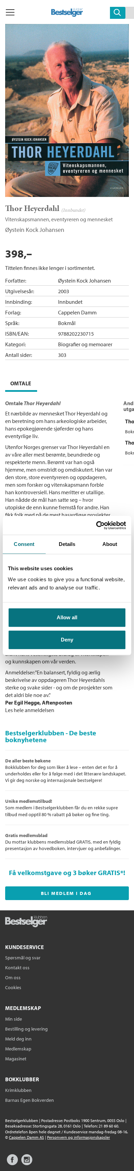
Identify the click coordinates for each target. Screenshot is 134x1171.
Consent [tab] (24, 544)
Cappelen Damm (77, 312)
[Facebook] (12, 1163)
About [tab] (110, 544)
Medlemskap (18, 1049)
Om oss (13, 977)
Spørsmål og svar (23, 958)
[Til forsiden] (67, 14)
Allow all (67, 617)
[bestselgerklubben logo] (26, 922)
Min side (13, 1019)
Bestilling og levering (26, 1029)
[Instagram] (26, 1163)
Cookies (13, 987)
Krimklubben (18, 1090)
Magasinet (15, 1059)
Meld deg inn (18, 1039)
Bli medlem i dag (66, 893)
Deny (67, 640)
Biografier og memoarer (85, 344)
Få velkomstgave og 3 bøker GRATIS (64, 872)
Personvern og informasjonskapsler (78, 1137)
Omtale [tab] (20, 383)
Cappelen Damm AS (26, 1137)
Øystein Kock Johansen (34, 230)
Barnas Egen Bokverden (29, 1100)
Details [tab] (67, 544)
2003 (63, 291)
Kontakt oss (17, 967)
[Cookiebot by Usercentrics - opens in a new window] (96, 525)
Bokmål (67, 323)
